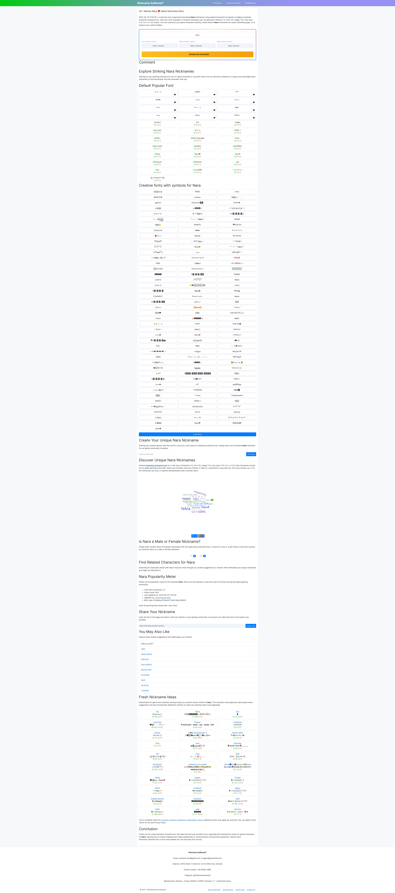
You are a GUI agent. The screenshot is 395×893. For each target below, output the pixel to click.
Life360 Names (250, 3)
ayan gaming (146, 664)
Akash (157, 788)
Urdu (197, 754)
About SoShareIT (214, 890)
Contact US (251, 890)
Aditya (157, 777)
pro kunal (145, 685)
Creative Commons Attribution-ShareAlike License (182, 820)
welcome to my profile (197, 764)
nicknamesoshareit (163, 598)
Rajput (237, 788)
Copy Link (251, 626)
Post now (251, 454)
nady (143, 649)
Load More (197, 434)
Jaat (197, 809)
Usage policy (240, 890)
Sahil (238, 799)
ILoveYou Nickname (233, 3)
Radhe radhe (237, 733)
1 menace (145, 690)
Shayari (197, 722)
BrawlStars (157, 764)
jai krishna (145, 675)
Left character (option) (149, 41)
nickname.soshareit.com (156, 465)
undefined (237, 722)
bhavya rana (146, 670)
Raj (157, 754)
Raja (237, 754)
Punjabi (238, 777)
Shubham (198, 799)
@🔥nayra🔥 (147, 644)
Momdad (237, 743)
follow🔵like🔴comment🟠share (237, 764)
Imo (237, 712)
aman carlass (146, 654)
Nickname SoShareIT (150, 3)
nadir (143, 680)
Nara (240, 17)
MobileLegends (157, 799)
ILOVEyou (157, 722)
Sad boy (237, 809)
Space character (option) (187, 41)
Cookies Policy (228, 890)
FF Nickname (217, 3)
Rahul (197, 712)
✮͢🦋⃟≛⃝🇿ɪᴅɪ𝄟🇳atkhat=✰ (197, 733)
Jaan (198, 743)
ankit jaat (145, 659)
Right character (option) (224, 41)
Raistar (157, 733)
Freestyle (197, 788)
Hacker (197, 777)
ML (157, 712)
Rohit (157, 809)
